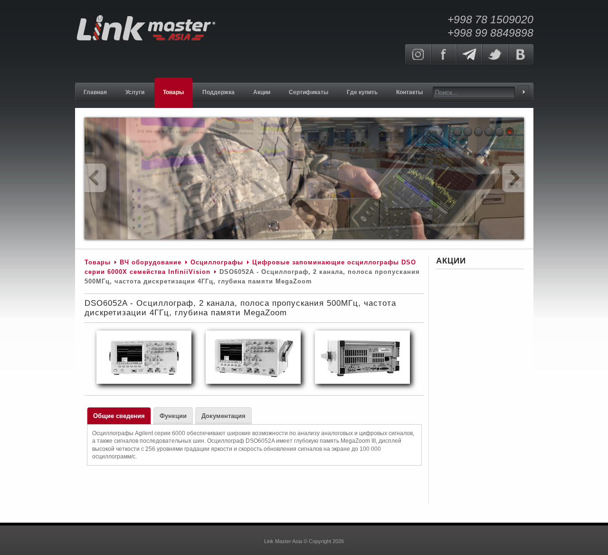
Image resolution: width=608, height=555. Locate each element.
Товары (98, 262)
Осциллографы (216, 262)
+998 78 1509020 (490, 19)
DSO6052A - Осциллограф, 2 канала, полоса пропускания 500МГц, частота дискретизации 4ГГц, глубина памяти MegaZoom (240, 308)
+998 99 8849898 (490, 33)
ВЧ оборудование (150, 262)
